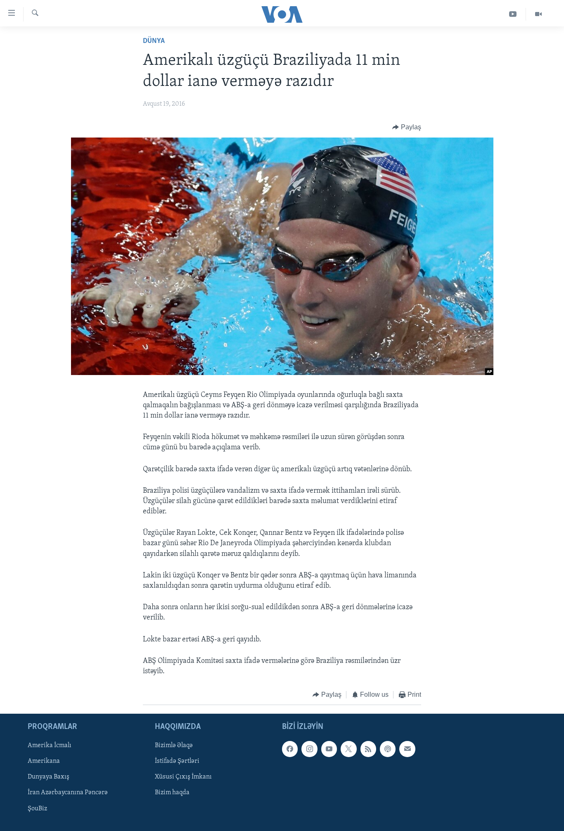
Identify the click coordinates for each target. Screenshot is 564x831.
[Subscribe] (407, 749)
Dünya (154, 41)
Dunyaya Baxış (48, 777)
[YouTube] (513, 14)
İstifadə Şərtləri (177, 761)
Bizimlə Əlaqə (174, 745)
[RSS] (368, 749)
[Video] (538, 14)
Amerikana (44, 761)
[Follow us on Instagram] (309, 749)
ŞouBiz (37, 808)
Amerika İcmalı (49, 745)
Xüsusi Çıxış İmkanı (183, 777)
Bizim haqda (172, 792)
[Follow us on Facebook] (290, 749)
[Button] (406, 127)
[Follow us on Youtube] (329, 749)
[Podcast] (388, 749)
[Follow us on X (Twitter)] (348, 749)
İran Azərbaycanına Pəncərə (68, 792)
